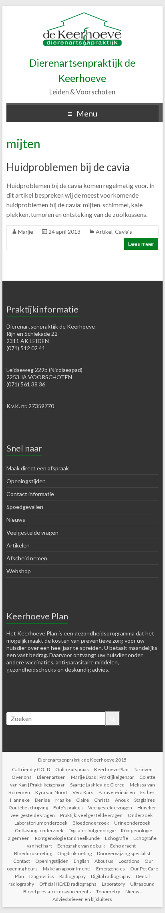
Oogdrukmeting (74, 853)
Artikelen (18, 545)
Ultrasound (142, 884)
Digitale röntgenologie (92, 830)
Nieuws (15, 519)
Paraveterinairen (117, 792)
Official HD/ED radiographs (68, 884)
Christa (102, 800)
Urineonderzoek (132, 823)
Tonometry (108, 891)
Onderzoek (140, 815)
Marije (25, 231)
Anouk (122, 800)
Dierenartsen (51, 777)
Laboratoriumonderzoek (40, 823)
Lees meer (141, 243)
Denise (42, 800)
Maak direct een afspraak (37, 468)
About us (104, 861)
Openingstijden (26, 481)
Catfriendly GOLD (31, 769)
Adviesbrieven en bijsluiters (82, 899)
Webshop (18, 571)
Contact (21, 861)
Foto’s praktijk (68, 808)
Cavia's (123, 231)
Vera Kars (82, 792)
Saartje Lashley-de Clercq (97, 785)
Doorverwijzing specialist (124, 853)
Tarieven (143, 769)
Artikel (104, 231)
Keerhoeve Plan (111, 769)
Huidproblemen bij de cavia (68, 167)
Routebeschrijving (28, 808)
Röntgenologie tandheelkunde (67, 838)
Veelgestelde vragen (32, 532)
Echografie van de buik (81, 846)
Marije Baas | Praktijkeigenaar (102, 777)
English (81, 861)
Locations (129, 861)
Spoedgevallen (24, 506)
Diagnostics (41, 876)
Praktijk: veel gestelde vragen (91, 815)
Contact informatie (30, 493)
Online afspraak (72, 769)
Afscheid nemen (26, 558)
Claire (82, 800)
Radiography (72, 876)
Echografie (116, 838)
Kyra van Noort (51, 792)
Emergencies (110, 869)
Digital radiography (111, 876)
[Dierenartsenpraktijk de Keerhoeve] (82, 16)
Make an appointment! (67, 869)
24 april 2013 (64, 231)
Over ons (22, 777)
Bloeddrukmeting (33, 853)
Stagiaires (144, 800)
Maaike (63, 800)
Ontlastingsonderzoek (39, 830)
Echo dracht (123, 846)
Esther (147, 792)
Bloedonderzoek (90, 823)
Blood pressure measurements (57, 891)
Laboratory (113, 884)
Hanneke (20, 800)
